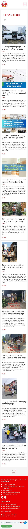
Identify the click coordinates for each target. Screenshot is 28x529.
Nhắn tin (22, 522)
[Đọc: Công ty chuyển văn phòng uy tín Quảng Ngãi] (9, 388)
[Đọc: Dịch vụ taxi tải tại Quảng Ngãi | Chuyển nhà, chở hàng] (14, 343)
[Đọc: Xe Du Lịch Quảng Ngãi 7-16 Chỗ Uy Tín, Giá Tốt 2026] (14, 34)
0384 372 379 (6, 526)
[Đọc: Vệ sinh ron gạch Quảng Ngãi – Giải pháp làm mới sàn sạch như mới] (14, 78)
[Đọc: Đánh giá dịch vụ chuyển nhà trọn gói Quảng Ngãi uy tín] (14, 167)
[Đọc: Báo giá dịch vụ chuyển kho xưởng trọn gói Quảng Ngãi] (14, 299)
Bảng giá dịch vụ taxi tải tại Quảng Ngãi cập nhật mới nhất (13, 267)
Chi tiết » (4, 64)
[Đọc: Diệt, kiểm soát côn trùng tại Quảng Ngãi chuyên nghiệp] (14, 209)
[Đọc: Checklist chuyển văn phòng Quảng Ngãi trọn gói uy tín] (14, 123)
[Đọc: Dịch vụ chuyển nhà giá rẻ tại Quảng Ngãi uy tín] (14, 433)
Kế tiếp (14, 473)
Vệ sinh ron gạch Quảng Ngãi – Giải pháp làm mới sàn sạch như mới (14, 93)
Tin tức (3, 51)
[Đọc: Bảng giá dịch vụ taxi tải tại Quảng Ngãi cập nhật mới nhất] (9, 252)
